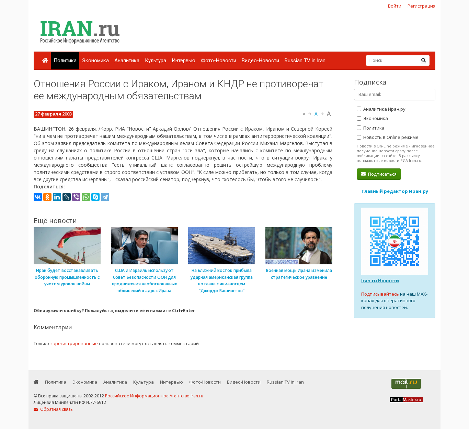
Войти (394, 6)
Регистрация (421, 6)
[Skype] (95, 197)
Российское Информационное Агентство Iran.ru (154, 396)
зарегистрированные (74, 343)
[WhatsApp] (86, 197)
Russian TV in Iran (305, 60)
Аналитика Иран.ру (383, 109)
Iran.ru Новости (380, 280)
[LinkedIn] (57, 197)
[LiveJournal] (66, 197)
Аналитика (126, 60)
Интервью (183, 60)
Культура (155, 60)
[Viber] (76, 197)
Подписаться (382, 174)
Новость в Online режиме (390, 137)
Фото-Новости (218, 60)
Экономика (95, 60)
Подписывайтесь (380, 294)
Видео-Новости (260, 60)
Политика (65, 60)
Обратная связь (56, 409)
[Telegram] (105, 197)
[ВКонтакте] (38, 197)
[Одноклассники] (47, 197)
